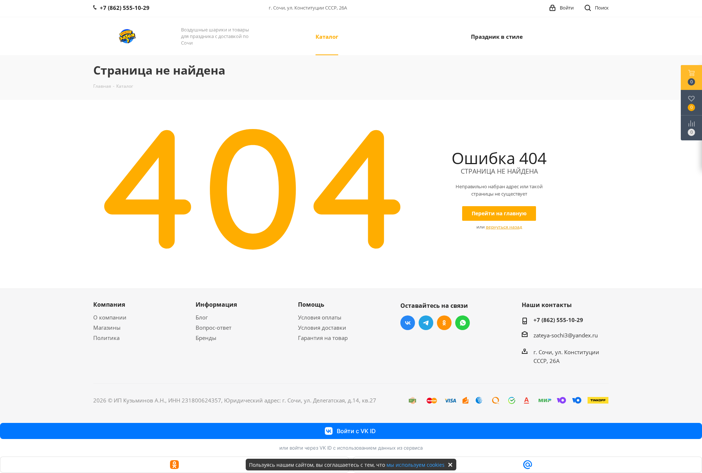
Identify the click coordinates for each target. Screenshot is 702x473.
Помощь (311, 304)
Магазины (107, 327)
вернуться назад (504, 227)
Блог (202, 317)
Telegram (426, 322)
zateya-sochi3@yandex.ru (565, 335)
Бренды (206, 337)
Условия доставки (322, 327)
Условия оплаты (319, 317)
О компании (110, 317)
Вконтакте (407, 322)
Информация (216, 304)
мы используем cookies (415, 464)
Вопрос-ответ (213, 327)
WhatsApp (462, 322)
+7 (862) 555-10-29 (558, 319)
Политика (106, 337)
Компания (109, 304)
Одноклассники (444, 322)
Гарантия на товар (323, 337)
